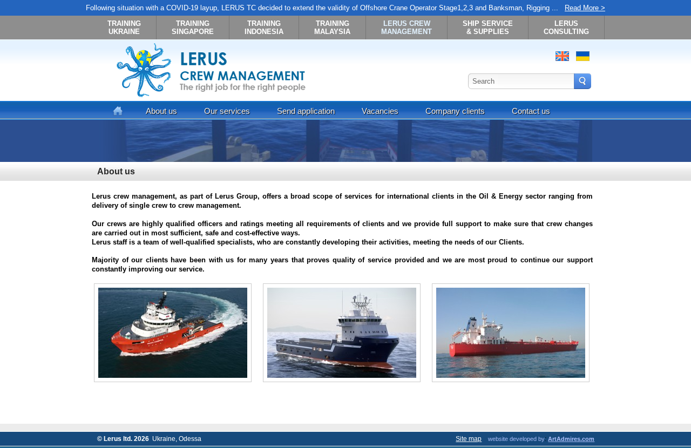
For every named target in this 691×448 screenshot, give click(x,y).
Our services (227, 111)
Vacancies (380, 111)
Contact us (531, 111)
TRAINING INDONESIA (264, 27)
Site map (469, 439)
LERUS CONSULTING (566, 27)
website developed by (516, 439)
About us (161, 111)
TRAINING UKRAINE (124, 27)
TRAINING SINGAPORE (193, 27)
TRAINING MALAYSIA (332, 27)
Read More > (585, 8)
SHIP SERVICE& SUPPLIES (488, 27)
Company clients (455, 111)
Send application (306, 111)
